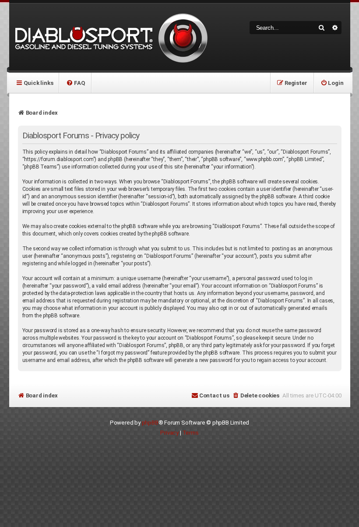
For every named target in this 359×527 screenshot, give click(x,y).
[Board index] (110, 37)
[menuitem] (76, 83)
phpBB (150, 422)
